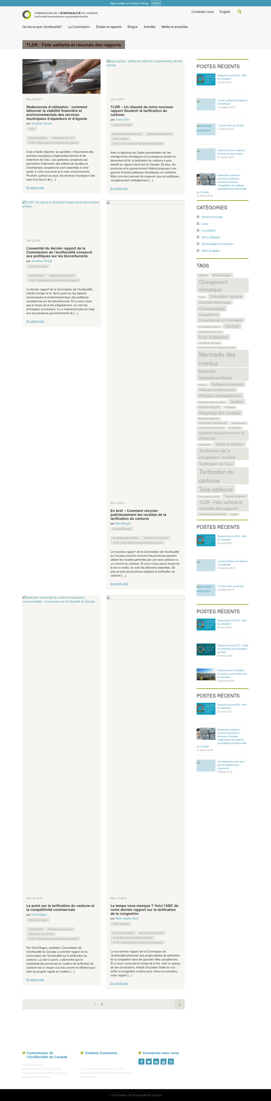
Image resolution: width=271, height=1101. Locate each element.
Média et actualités (174, 26)
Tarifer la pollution (230, 444)
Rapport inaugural (209, 407)
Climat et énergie (122, 124)
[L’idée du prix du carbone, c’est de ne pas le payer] (206, 154)
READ (156, 3)
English (225, 11)
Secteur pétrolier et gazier (211, 427)
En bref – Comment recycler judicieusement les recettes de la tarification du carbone (138, 514)
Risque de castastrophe (212, 423)
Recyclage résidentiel (209, 418)
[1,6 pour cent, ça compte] (206, 129)
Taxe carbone (120, 138)
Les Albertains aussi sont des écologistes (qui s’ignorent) (230, 765)
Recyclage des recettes (125, 537)
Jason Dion (122, 119)
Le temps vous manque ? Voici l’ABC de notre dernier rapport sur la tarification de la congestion (144, 909)
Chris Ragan (39, 914)
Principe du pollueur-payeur (212, 402)
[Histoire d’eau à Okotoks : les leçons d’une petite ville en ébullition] (206, 674)
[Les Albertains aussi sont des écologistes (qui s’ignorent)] (206, 766)
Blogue (133, 26)
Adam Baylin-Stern (127, 918)
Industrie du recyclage (209, 342)
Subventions (234, 427)
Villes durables (121, 923)
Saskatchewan (239, 423)
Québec (237, 401)
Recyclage (229, 407)
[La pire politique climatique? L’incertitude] (206, 104)
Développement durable (210, 331)
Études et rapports (109, 26)
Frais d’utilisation (38, 138)
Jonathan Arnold (41, 123)
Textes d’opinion (235, 496)
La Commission (79, 26)
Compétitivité (36, 929)
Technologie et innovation (217, 244)
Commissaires (212, 308)
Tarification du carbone (159, 134)
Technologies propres (209, 496)
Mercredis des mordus (60, 929)
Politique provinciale (227, 384)
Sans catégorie (210, 237)
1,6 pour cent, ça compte (230, 125)
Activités (150, 26)
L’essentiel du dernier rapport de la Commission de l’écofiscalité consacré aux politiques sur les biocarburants (59, 252)
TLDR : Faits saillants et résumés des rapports (53, 142)
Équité (234, 514)
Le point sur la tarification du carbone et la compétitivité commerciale (60, 907)
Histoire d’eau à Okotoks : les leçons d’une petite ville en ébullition (232, 674)
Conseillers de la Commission (220, 320)
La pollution (208, 230)
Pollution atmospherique (220, 395)
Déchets (232, 326)
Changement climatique (213, 285)
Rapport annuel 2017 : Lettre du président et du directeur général (232, 649)
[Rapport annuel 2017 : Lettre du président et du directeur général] (206, 649)
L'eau (32, 128)
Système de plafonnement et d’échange (221, 435)
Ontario (202, 384)
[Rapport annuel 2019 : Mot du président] (206, 79)
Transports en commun (212, 514)
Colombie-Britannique (215, 302)
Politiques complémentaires (217, 389)
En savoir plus (35, 187)
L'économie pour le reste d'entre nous (216, 347)
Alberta (203, 275)
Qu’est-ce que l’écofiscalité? (42, 26)
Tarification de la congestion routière (132, 937)
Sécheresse (204, 444)
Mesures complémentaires (127, 134)
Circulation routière (123, 933)
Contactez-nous (202, 11)
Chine (202, 297)
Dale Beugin (123, 523)
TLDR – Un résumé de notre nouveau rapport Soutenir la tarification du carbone (142, 110)
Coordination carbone (209, 326)
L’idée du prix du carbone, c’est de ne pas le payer (231, 151)
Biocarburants (36, 275)
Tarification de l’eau (63, 138)
